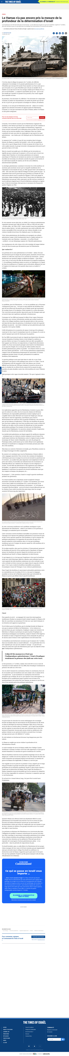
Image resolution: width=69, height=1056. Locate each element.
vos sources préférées (39, 28)
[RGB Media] (35, 1054)
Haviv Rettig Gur (7, 32)
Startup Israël (6, 1038)
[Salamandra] (46, 1053)
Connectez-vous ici (41, 939)
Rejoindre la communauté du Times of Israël (23, 895)
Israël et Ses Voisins (8, 1029)
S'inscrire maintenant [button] (38, 936)
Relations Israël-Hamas (38, 930)
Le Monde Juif (6, 1031)
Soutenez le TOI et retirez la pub (62, 1)
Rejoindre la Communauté (47, 1)
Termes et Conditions (29, 1027)
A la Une (5, 1042)
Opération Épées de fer (24, 930)
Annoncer (27, 1033)
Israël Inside (6, 1033)
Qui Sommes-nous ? (29, 1031)
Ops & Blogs (5, 930)
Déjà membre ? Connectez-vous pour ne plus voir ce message (23, 899)
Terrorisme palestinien (14, 930)
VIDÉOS (4, 1040)
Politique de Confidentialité (30, 1029)
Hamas (31, 930)
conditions (39, 119)
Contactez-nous (28, 1036)
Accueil (5, 1027)
